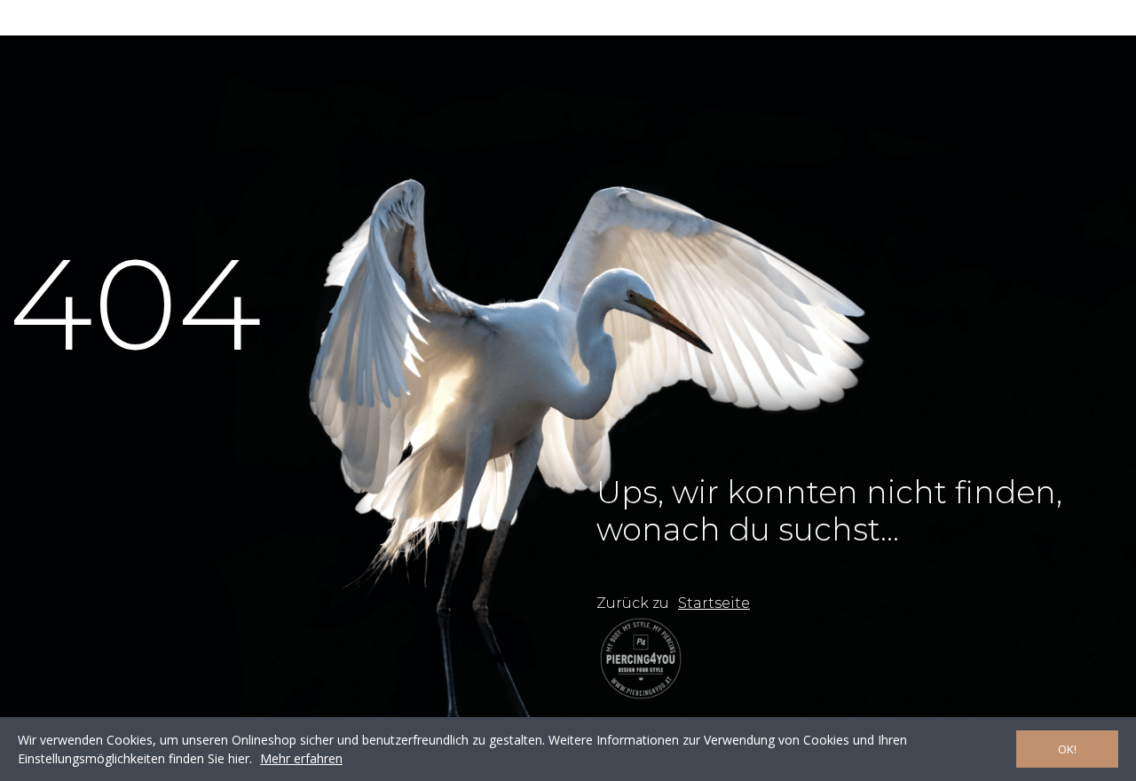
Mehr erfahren (301, 758)
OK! (1067, 749)
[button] (714, 603)
